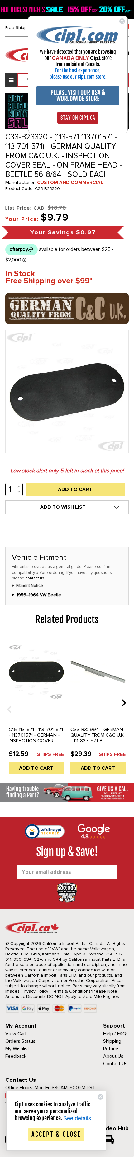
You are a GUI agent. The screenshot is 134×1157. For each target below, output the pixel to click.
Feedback (15, 1056)
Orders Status (20, 1041)
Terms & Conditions (71, 991)
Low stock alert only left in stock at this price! (67, 470)
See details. (78, 1118)
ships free (50, 754)
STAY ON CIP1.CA (77, 118)
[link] (77, 34)
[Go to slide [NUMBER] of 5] (7, 702)
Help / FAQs (116, 1034)
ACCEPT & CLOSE (56, 1134)
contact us (34, 578)
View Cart (16, 1034)
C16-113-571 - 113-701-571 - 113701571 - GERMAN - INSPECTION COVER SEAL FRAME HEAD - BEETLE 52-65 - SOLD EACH (36, 743)
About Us (113, 1056)
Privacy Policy (35, 991)
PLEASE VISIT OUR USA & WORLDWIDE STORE (77, 96)
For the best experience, (78, 70)
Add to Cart (36, 768)
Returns (111, 1049)
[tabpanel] (36, 707)
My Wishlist (17, 1049)
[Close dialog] (122, 21)
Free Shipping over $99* (48, 281)
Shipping (112, 1041)
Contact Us (115, 1064)
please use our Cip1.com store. (78, 77)
